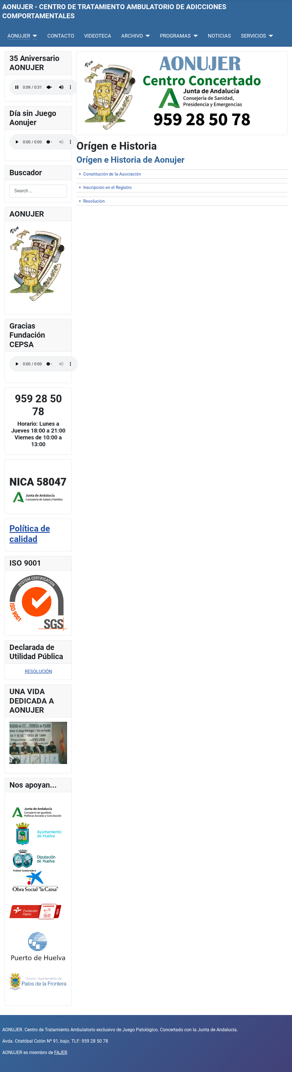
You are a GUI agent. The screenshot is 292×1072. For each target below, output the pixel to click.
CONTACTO (60, 36)
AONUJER (18, 36)
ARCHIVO (132, 36)
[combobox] (38, 191)
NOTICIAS (219, 36)
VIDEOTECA (97, 36)
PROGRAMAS (175, 36)
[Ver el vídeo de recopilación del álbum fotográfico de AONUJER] (38, 742)
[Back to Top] (282, 1061)
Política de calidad (29, 533)
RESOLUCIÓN (38, 671)
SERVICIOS (253, 36)
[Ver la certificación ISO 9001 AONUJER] (38, 602)
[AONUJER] (33, 36)
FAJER (60, 1052)
